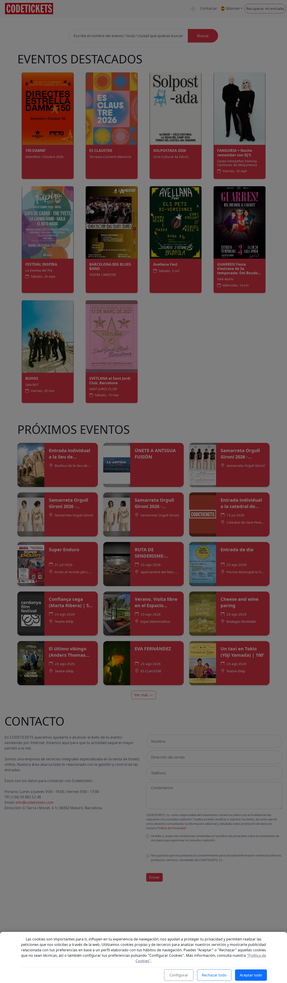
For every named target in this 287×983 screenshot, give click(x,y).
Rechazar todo (214, 975)
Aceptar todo (251, 975)
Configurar (178, 975)
